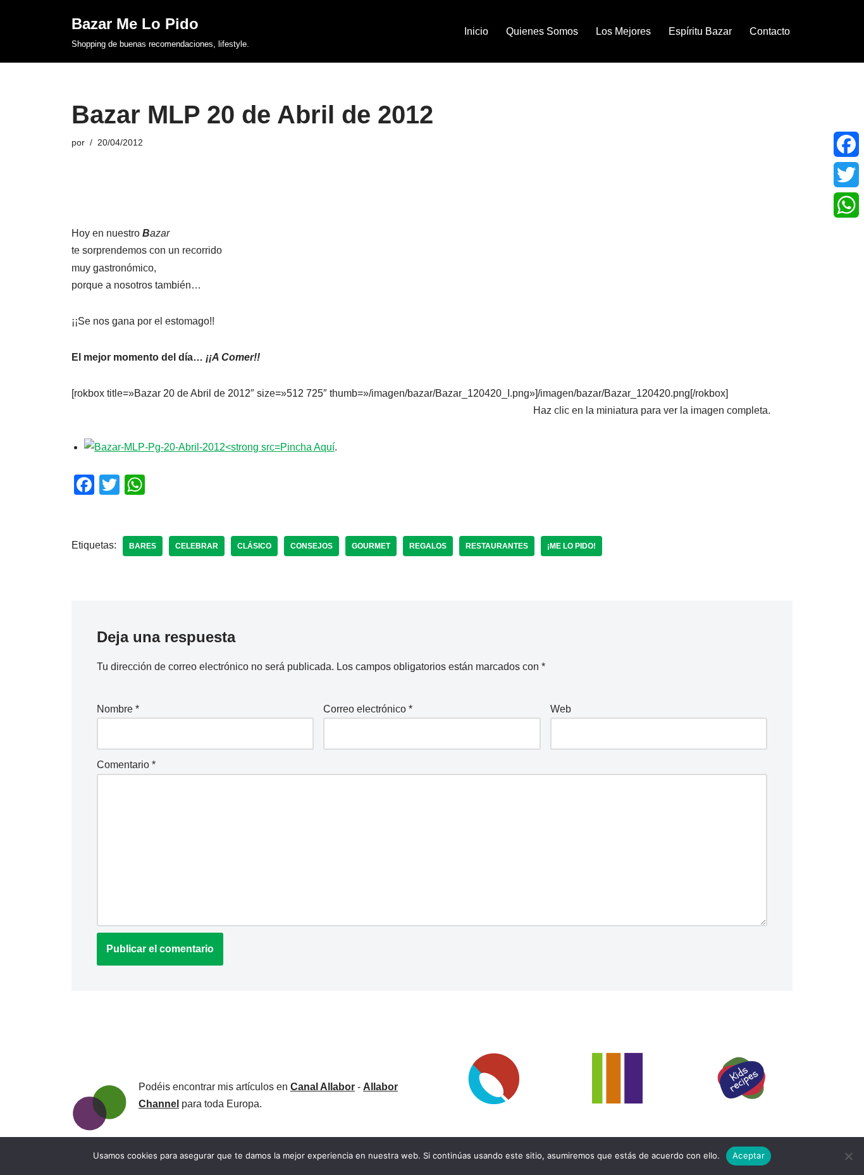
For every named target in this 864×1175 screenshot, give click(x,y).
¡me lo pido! (571, 546)
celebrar (196, 546)
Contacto (770, 31)
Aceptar (748, 1155)
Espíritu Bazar (700, 31)
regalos (428, 546)
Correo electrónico (367, 709)
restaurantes (497, 546)
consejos (311, 546)
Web (560, 709)
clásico (254, 546)
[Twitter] (846, 174)
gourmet (371, 546)
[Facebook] (846, 144)
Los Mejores (623, 31)
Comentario (126, 764)
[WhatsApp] (846, 205)
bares (142, 546)
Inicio (476, 31)
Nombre (118, 709)
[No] (848, 1156)
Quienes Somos (542, 31)
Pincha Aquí (307, 447)
